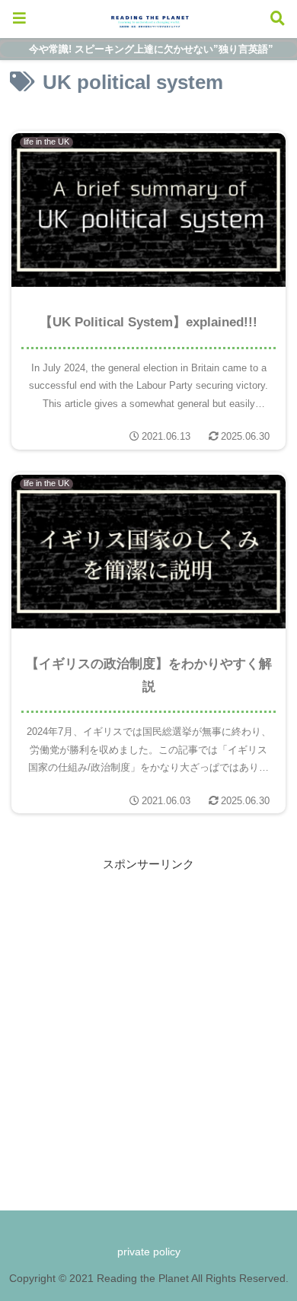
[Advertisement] (148, 1022)
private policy (148, 1251)
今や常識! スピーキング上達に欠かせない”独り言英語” (151, 49)
